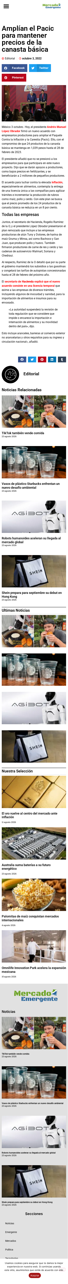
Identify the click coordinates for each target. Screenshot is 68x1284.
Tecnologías (11, 1258)
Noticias (9, 1223)
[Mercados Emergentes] (51, 6)
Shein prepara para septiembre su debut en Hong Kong (27, 1202)
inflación (56, 182)
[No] (62, 1269)
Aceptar (34, 1275)
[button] (6, 6)
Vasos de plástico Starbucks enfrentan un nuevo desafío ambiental (31, 485)
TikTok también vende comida (23, 433)
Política (9, 1249)
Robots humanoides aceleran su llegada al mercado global (28, 1153)
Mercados (10, 1240)
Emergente (11, 1232)
